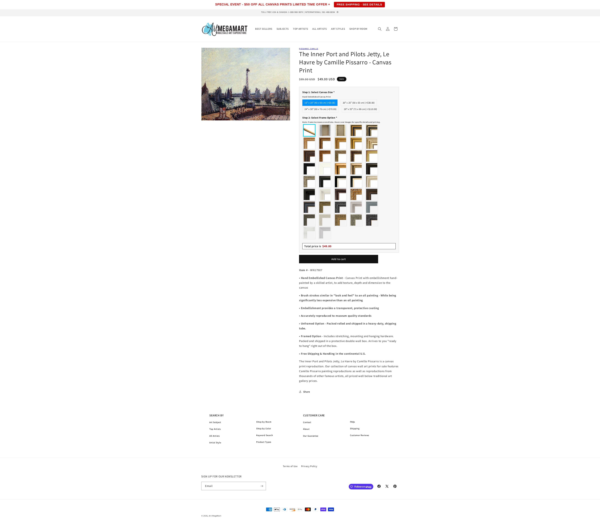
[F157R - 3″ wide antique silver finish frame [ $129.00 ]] (372, 143)
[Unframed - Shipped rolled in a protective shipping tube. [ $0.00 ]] (309, 130)
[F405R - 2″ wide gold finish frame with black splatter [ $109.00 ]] (372, 156)
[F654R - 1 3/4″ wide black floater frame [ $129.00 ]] (309, 194)
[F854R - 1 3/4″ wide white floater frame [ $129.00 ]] (325, 194)
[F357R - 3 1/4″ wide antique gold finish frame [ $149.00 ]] (341, 168)
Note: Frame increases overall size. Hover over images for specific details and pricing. (341, 122)
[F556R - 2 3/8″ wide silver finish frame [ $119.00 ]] (309, 181)
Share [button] (306, 391)
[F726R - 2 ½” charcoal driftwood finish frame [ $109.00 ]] (309, 220)
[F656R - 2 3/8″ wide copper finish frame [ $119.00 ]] (325, 143)
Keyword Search (264, 435)
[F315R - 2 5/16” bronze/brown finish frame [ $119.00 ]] (372, 194)
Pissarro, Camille (308, 48)
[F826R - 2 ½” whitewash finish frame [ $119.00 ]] (325, 220)
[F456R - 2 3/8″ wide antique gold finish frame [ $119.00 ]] (309, 143)
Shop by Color (263, 428)
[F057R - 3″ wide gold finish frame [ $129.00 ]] (356, 143)
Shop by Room (263, 421)
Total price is (318, 246)
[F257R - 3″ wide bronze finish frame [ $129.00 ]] (341, 143)
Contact (307, 422)
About (306, 429)
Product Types (263, 442)
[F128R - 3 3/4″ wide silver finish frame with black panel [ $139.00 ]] (372, 130)
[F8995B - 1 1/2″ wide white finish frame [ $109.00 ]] (325, 168)
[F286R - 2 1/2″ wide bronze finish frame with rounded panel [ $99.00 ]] (356, 156)
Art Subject (215, 422)
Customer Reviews (359, 435)
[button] (380, 29)
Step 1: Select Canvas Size (318, 94)
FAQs (352, 421)
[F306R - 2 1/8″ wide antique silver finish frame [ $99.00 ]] (341, 156)
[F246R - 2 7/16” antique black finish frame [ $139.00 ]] (341, 207)
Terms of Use (290, 466)
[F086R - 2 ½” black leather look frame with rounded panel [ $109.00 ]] (309, 207)
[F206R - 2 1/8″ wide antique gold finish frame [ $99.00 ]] (325, 156)
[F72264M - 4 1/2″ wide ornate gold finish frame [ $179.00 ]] (356, 194)
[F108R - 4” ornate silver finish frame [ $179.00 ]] (356, 220)
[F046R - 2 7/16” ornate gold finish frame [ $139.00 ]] (325, 207)
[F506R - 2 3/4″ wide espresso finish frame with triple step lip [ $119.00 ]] (372, 168)
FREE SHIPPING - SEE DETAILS (359, 4)
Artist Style (215, 442)
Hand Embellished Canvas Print (316, 96)
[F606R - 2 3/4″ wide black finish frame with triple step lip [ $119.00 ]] (325, 181)
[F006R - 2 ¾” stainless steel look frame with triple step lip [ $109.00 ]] (356, 207)
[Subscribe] (262, 486)
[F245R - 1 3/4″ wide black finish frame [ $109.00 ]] (309, 168)
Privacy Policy (309, 466)
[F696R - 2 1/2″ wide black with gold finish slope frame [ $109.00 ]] (356, 181)
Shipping (355, 428)
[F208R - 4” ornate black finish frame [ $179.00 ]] (372, 220)
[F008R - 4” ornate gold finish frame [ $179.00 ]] (341, 220)
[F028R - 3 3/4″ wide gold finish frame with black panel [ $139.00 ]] (356, 130)
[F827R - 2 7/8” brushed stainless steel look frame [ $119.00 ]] (325, 232)
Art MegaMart (215, 515)
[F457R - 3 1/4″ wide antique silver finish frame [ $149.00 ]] (356, 168)
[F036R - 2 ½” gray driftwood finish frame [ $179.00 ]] (372, 207)
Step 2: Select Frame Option (341, 119)
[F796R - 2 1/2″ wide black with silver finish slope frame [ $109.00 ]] (341, 181)
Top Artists (215, 429)
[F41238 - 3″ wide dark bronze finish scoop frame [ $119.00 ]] (341, 194)
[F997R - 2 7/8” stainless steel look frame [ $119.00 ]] (309, 232)
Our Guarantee (310, 435)
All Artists (214, 435)
